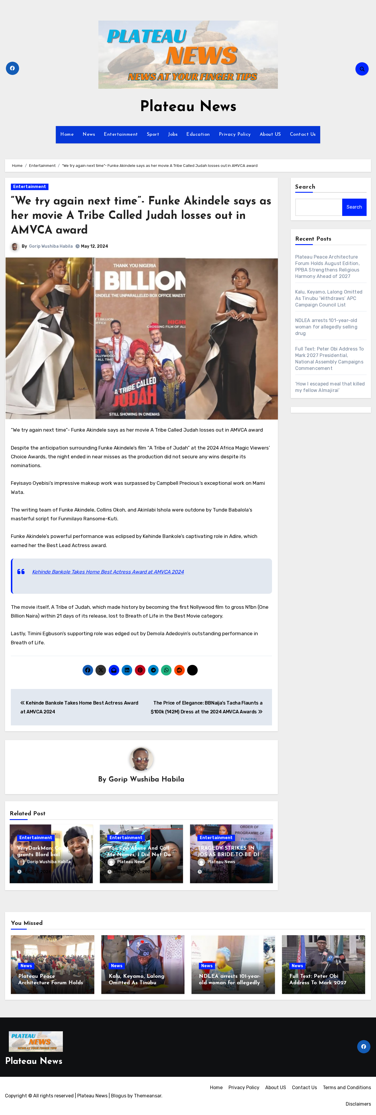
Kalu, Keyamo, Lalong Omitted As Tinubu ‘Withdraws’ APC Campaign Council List (329, 298)
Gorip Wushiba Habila (51, 246)
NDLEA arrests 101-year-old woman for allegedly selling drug (326, 327)
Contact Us (303, 134)
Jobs (172, 134)
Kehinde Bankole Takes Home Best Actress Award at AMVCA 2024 (108, 572)
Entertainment (121, 134)
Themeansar (147, 1096)
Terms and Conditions (347, 1087)
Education (198, 134)
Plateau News (188, 107)
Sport (153, 134)
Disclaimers (358, 1104)
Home (67, 134)
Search (305, 187)
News (89, 134)
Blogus (118, 1096)
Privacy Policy (235, 134)
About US (270, 134)
